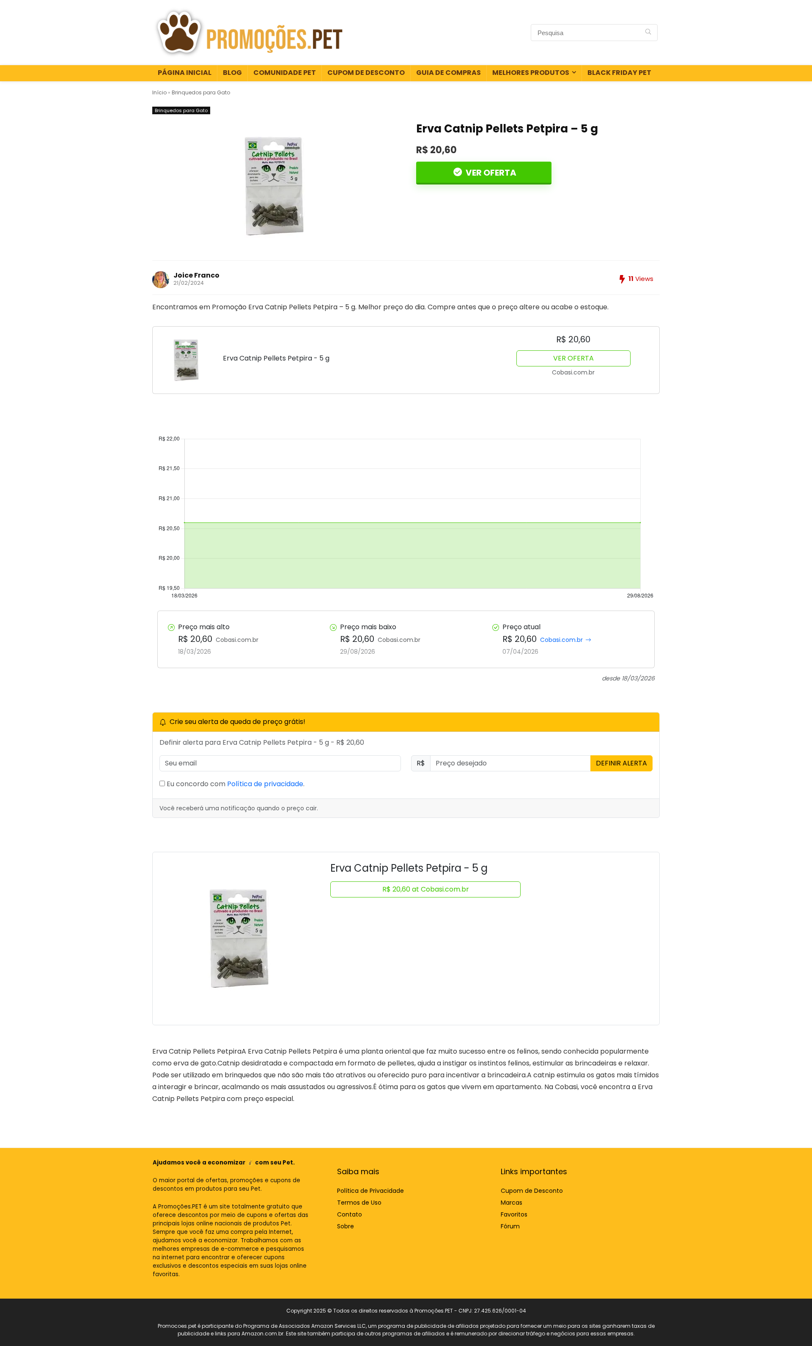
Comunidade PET (284, 72)
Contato (349, 1214)
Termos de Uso (359, 1202)
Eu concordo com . (234, 784)
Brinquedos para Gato (201, 92)
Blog (232, 72)
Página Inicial (184, 72)
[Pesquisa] (648, 32)
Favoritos (514, 1214)
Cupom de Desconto (366, 72)
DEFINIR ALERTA (621, 763)
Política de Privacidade (370, 1190)
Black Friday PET (619, 72)
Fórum (510, 1226)
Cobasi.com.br (561, 640)
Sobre (345, 1226)
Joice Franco (196, 275)
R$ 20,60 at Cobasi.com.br (425, 889)
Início (159, 92)
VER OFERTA (490, 173)
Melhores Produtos (530, 72)
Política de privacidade (265, 784)
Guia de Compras (448, 72)
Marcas (511, 1202)
